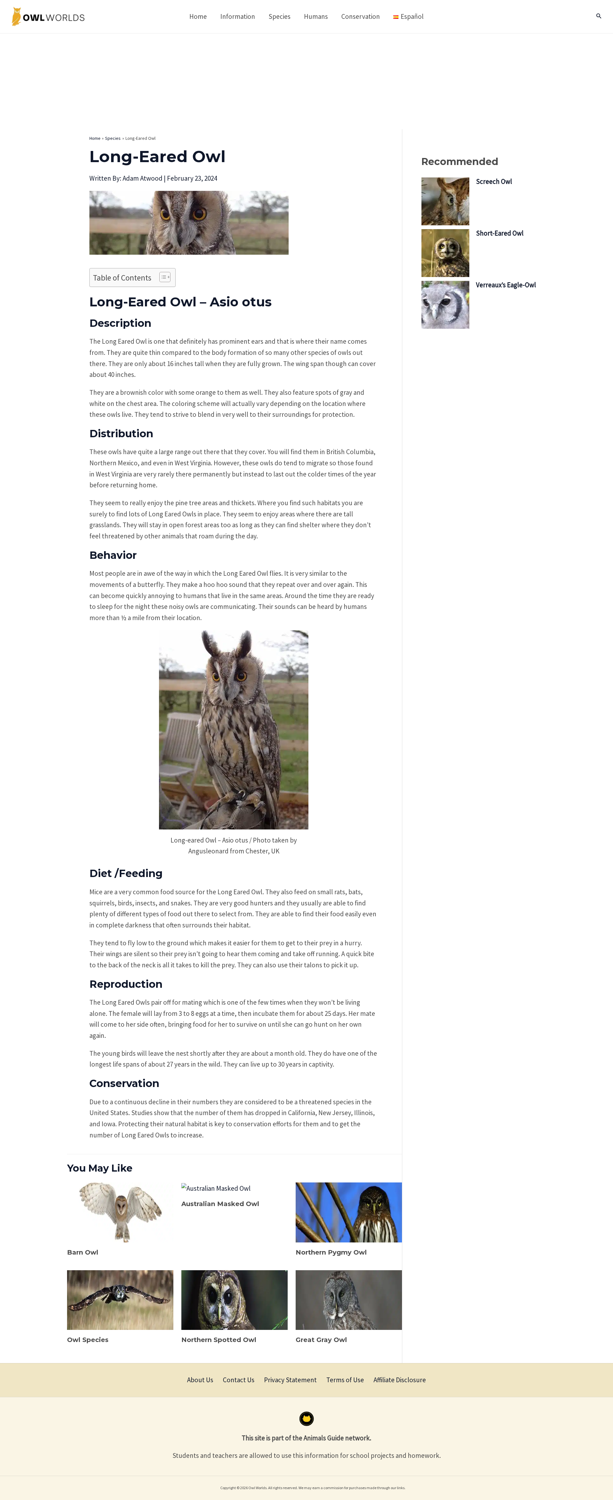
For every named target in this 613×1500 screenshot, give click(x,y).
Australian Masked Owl (220, 1204)
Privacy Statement (290, 1380)
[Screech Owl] (445, 201)
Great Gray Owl (321, 1340)
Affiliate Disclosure (400, 1380)
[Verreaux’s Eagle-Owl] (445, 305)
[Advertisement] (306, 81)
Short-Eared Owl (500, 233)
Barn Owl (82, 1252)
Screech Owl (494, 181)
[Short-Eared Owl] (445, 253)
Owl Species (88, 1340)
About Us (200, 1380)
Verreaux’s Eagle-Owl (506, 285)
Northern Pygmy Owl (331, 1252)
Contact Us (238, 1380)
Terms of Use (345, 1380)
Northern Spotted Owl (218, 1340)
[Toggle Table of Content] (162, 277)
